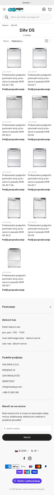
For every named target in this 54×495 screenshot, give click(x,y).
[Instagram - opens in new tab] (29, 458)
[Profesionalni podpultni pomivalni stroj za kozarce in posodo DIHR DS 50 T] (40, 57)
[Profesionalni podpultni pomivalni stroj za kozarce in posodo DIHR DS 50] (40, 107)
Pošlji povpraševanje (13, 89)
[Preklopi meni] (4, 9)
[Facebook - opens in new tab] (24, 458)
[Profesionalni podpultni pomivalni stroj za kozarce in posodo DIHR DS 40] (40, 207)
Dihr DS (14, 25)
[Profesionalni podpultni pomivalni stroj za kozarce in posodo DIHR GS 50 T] (14, 258)
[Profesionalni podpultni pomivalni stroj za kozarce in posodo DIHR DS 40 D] (14, 207)
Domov (5, 25)
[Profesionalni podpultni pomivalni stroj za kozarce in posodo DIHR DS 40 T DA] (14, 157)
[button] (27, 17)
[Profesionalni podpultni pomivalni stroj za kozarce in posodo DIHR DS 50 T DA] (14, 57)
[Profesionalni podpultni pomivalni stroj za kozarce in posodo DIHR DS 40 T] (40, 157)
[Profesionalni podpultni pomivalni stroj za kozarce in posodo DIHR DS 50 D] (14, 107)
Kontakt (26, 3)
